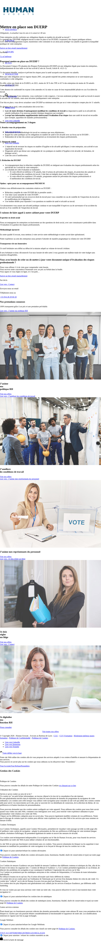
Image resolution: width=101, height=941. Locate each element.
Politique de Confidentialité (19, 738)
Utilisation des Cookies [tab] (9, 790)
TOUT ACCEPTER (8, 933)
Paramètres (25, 766)
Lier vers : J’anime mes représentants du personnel (19, 479)
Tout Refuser (16, 766)
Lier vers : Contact (7, 284)
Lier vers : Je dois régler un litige (12, 559)
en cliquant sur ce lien (67, 785)
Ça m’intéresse (5, 56)
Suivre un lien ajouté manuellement (13, 48)
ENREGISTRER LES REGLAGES (30, 933)
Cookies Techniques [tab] (8, 825)
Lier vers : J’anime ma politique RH (14, 311)
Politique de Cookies (40, 738)
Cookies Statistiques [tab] (8, 861)
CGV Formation (65, 736)
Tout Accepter (5, 766)
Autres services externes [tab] (9, 907)
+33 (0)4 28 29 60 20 (8, 297)
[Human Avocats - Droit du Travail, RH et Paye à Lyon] (37, 16)
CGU (56, 736)
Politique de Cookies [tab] (8, 781)
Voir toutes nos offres (50, 732)
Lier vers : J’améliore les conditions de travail (17, 396)
